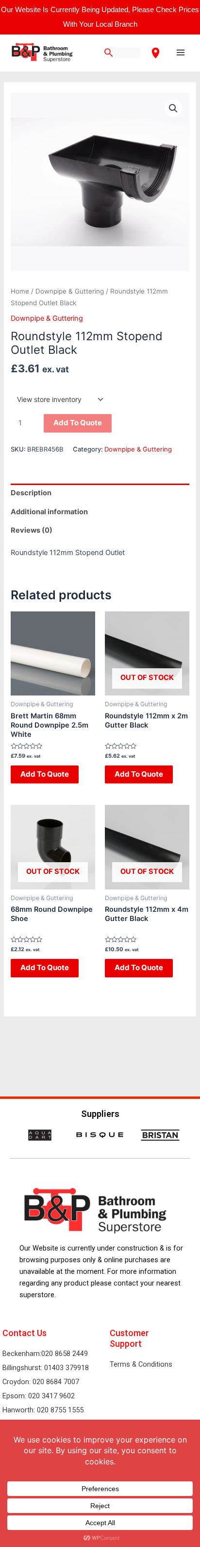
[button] (173, 108)
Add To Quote (77, 422)
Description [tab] (31, 492)
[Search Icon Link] (109, 53)
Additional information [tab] (49, 511)
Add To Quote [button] (44, 774)
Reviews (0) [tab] (31, 530)
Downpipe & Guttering (69, 291)
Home (20, 291)
